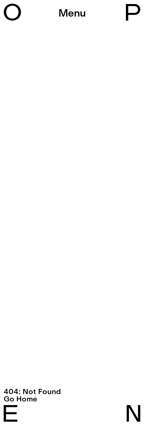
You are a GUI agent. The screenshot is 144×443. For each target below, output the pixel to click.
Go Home (20, 398)
